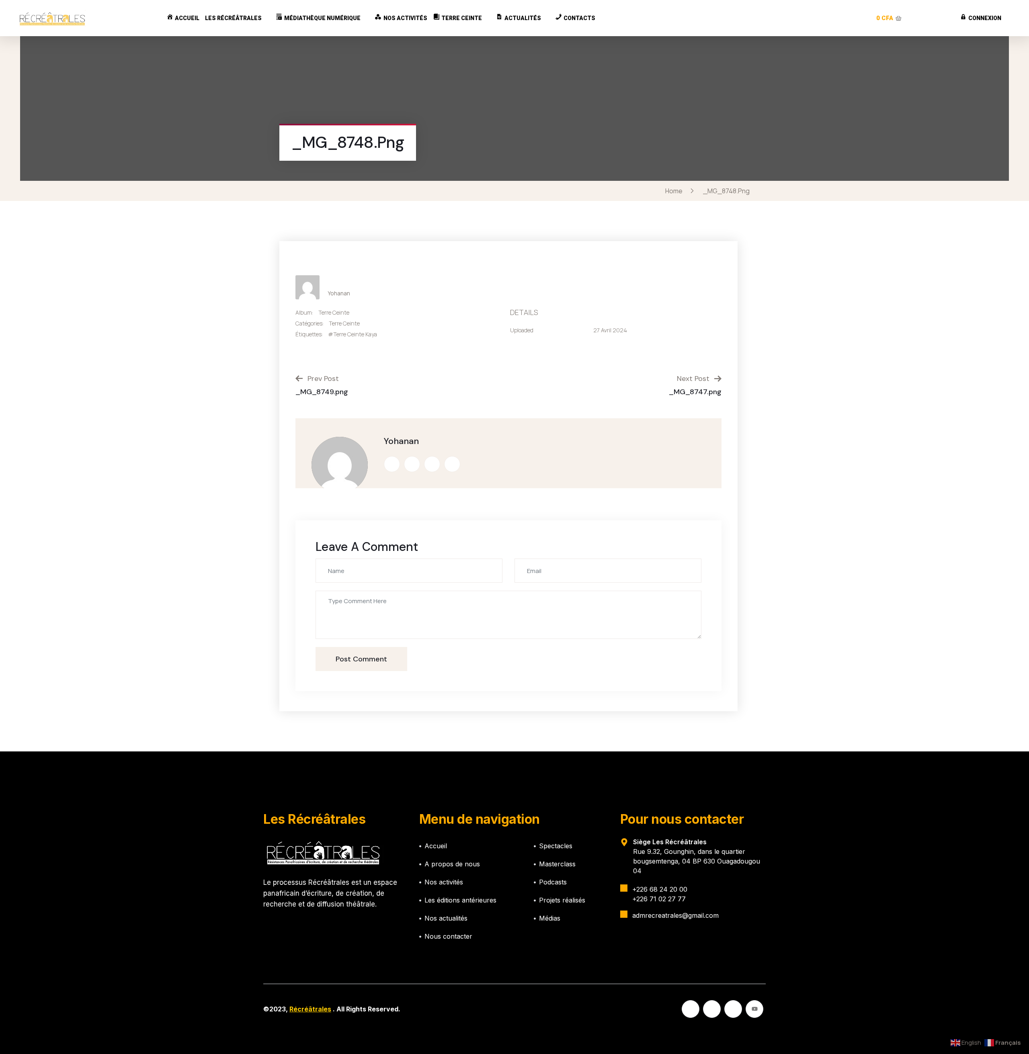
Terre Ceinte (333, 312)
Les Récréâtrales (233, 18)
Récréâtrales (310, 1009)
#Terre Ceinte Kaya (352, 334)
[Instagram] (733, 1009)
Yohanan (339, 293)
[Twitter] (712, 1009)
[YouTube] (754, 1009)
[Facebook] (690, 1009)
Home (675, 190)
